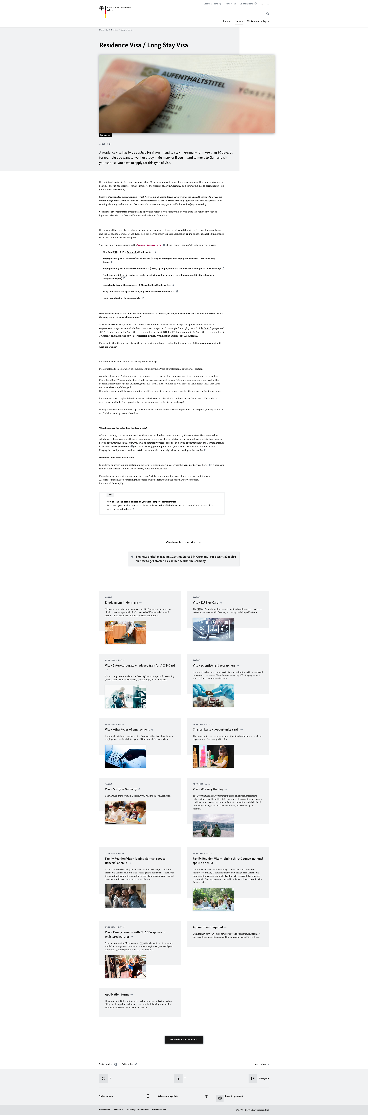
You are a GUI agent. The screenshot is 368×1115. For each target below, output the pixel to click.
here (128, 509)
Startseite (103, 30)
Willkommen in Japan (258, 21)
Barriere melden (159, 1109)
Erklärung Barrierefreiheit (138, 1109)
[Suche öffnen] (267, 12)
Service (239, 22)
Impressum (118, 1109)
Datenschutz (104, 1109)
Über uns (226, 21)
